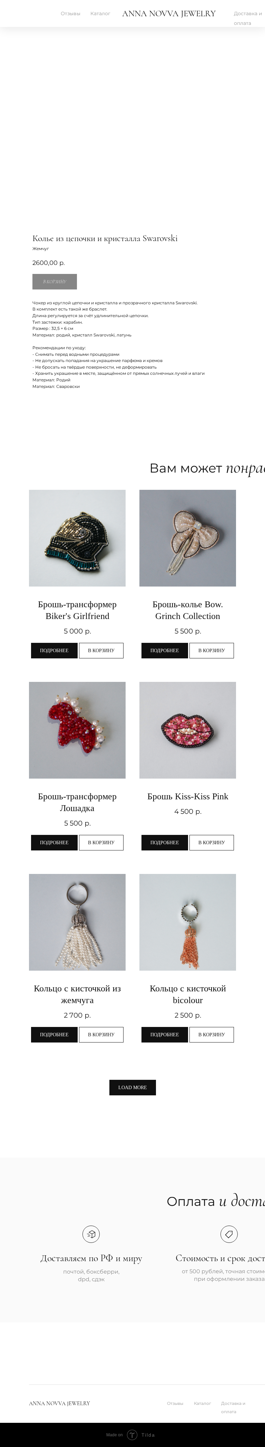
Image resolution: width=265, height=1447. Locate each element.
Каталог (100, 13)
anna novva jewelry (169, 13)
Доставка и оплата (233, 1407)
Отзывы (70, 13)
